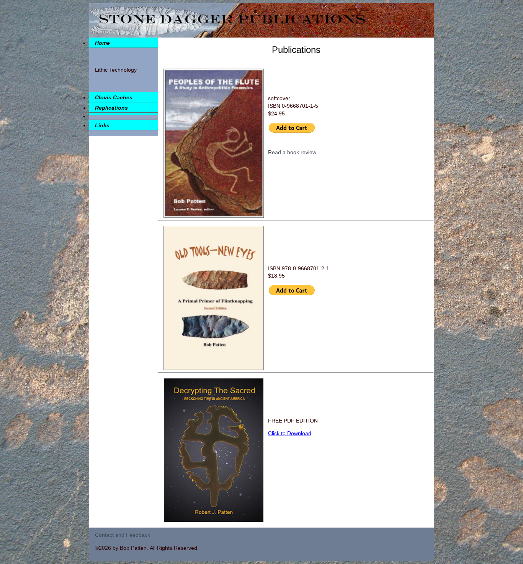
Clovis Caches (113, 97)
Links (102, 125)
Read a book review (289, 152)
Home (102, 43)
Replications (111, 108)
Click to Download (289, 433)
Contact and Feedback (122, 535)
